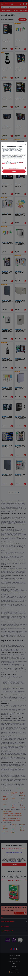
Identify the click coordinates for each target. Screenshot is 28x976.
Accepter (14, 171)
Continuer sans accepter (8, 143)
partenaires (13, 163)
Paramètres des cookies (14, 168)
